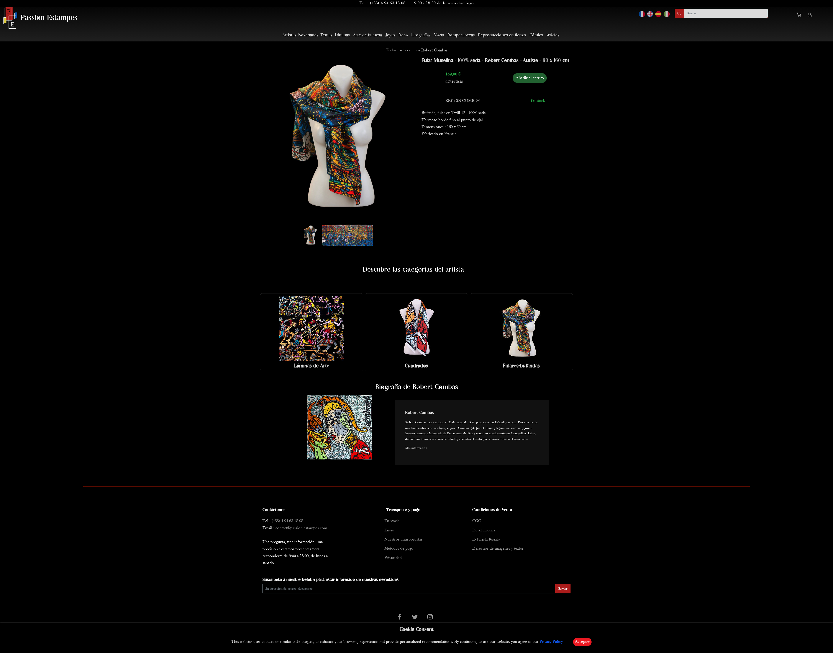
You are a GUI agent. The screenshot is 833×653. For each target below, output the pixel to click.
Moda (439, 35)
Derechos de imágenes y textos (498, 549)
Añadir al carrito (530, 78)
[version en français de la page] (642, 14)
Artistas (289, 35)
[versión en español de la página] (658, 14)
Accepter (582, 642)
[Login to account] (809, 15)
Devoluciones (483, 530)
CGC (476, 521)
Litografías (420, 35)
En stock (391, 521)
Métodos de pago (398, 549)
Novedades (308, 35)
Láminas (342, 35)
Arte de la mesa (367, 35)
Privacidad (393, 558)
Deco (403, 35)
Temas (326, 35)
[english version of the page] (650, 14)
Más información (416, 448)
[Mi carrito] (800, 15)
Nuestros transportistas (403, 539)
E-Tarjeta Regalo (486, 539)
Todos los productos (417, 50)
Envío (389, 530)
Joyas (390, 35)
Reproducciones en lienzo (502, 35)
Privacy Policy (551, 642)
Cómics (536, 35)
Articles (552, 35)
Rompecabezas (461, 35)
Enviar (562, 589)
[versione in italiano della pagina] (667, 14)
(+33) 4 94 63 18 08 (387, 3)
